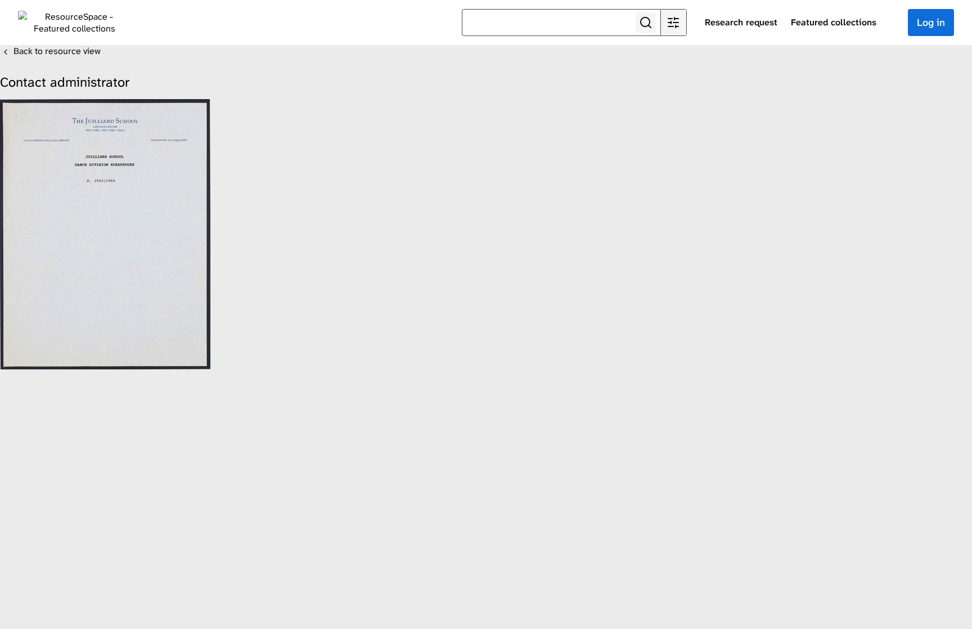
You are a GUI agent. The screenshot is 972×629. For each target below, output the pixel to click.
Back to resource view (56, 51)
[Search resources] (646, 22)
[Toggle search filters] (673, 22)
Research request (741, 22)
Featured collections (833, 22)
